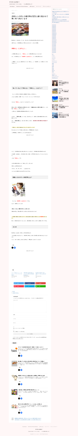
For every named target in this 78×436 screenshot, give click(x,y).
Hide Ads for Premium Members (22, 6)
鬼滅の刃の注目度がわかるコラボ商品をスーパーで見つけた (64, 83)
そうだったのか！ (14, 2)
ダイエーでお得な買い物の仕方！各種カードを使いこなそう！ (31, 347)
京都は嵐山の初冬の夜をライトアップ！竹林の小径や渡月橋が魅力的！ (29, 274)
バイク (53, 59)
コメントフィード (55, 76)
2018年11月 (54, 34)
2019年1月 (54, 31)
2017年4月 (54, 50)
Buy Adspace (12, 6)
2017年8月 (54, 45)
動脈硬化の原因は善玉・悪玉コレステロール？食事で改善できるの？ (28, 418)
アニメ (53, 55)
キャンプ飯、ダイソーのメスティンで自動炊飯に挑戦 (64, 91)
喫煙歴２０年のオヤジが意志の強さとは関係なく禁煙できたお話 (31, 375)
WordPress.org (55, 77)
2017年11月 (54, 41)
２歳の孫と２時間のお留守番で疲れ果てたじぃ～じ (28, 389)
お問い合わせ (32, 6)
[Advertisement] (29, 76)
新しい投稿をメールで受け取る (18, 331)
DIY (52, 54)
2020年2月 (54, 27)
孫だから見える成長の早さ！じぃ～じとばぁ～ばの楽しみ (30, 404)
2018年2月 (54, 37)
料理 (53, 69)
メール (14, 318)
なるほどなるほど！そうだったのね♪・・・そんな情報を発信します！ (39, 431)
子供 (53, 65)
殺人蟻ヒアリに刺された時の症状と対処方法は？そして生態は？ (31, 361)
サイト (14, 322)
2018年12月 (54, 33)
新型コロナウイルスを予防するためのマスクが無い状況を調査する (64, 116)
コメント (15, 300)
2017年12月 (54, 39)
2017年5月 (54, 49)
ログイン (53, 73)
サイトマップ (38, 6)
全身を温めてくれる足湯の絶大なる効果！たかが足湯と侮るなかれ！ (28, 419)
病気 (53, 71)
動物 (53, 63)
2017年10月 (54, 42)
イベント (53, 56)
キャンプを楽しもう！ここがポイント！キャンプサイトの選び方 (17, 274)
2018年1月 (54, 38)
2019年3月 (54, 30)
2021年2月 (54, 24)
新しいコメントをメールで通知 (18, 328)
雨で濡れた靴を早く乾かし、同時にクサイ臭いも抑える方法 (41, 274)
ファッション (54, 62)
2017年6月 (54, 48)
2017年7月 (54, 46)
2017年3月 (54, 52)
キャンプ (53, 58)
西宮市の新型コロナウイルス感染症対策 (59, 19)
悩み (53, 67)
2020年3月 (54, 26)
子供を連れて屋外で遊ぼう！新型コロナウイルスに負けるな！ (64, 99)
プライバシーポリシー (47, 6)
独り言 (14, 291)
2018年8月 (54, 35)
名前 (14, 314)
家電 (53, 66)
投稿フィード (54, 75)
